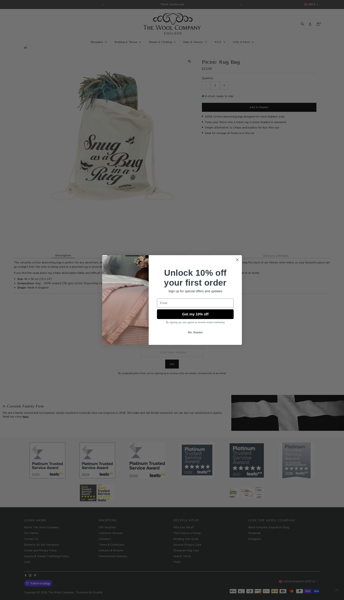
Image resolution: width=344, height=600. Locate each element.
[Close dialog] (237, 260)
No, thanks (195, 332)
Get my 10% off (195, 314)
